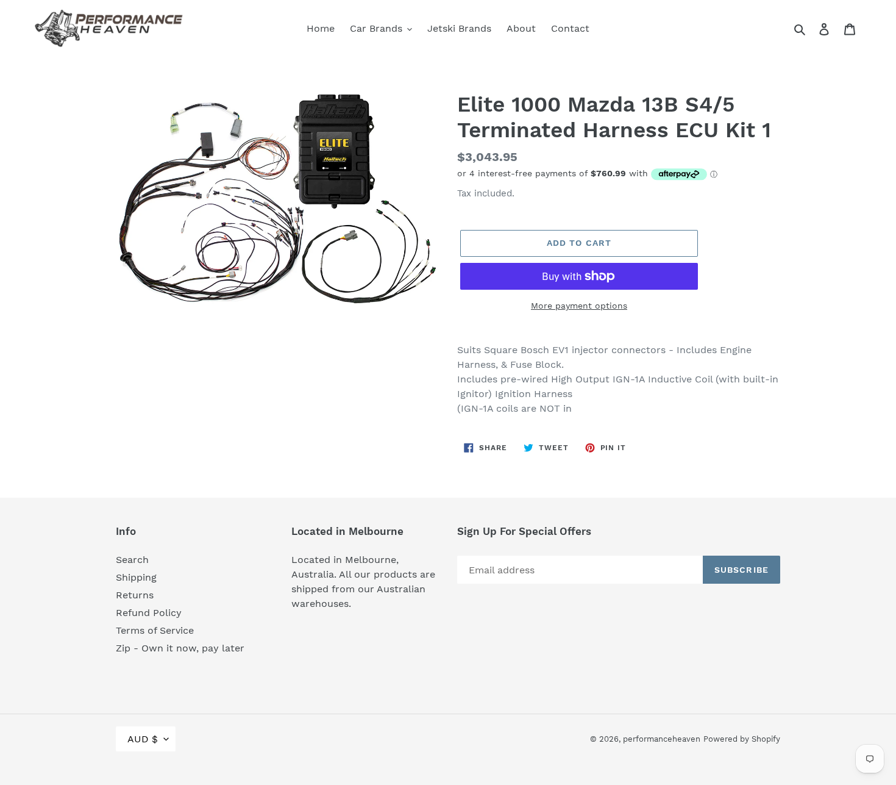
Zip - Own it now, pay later (180, 648)
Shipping (136, 577)
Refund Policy (149, 612)
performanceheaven (661, 739)
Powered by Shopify (741, 739)
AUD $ (142, 739)
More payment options (579, 305)
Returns (135, 595)
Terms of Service (155, 630)
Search (132, 559)
